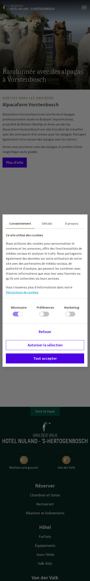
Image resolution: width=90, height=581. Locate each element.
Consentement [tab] (20, 223)
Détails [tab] (47, 223)
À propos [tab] (71, 223)
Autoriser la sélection (45, 345)
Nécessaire (19, 307)
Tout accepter (45, 358)
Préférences (45, 307)
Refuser (45, 331)
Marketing (71, 307)
